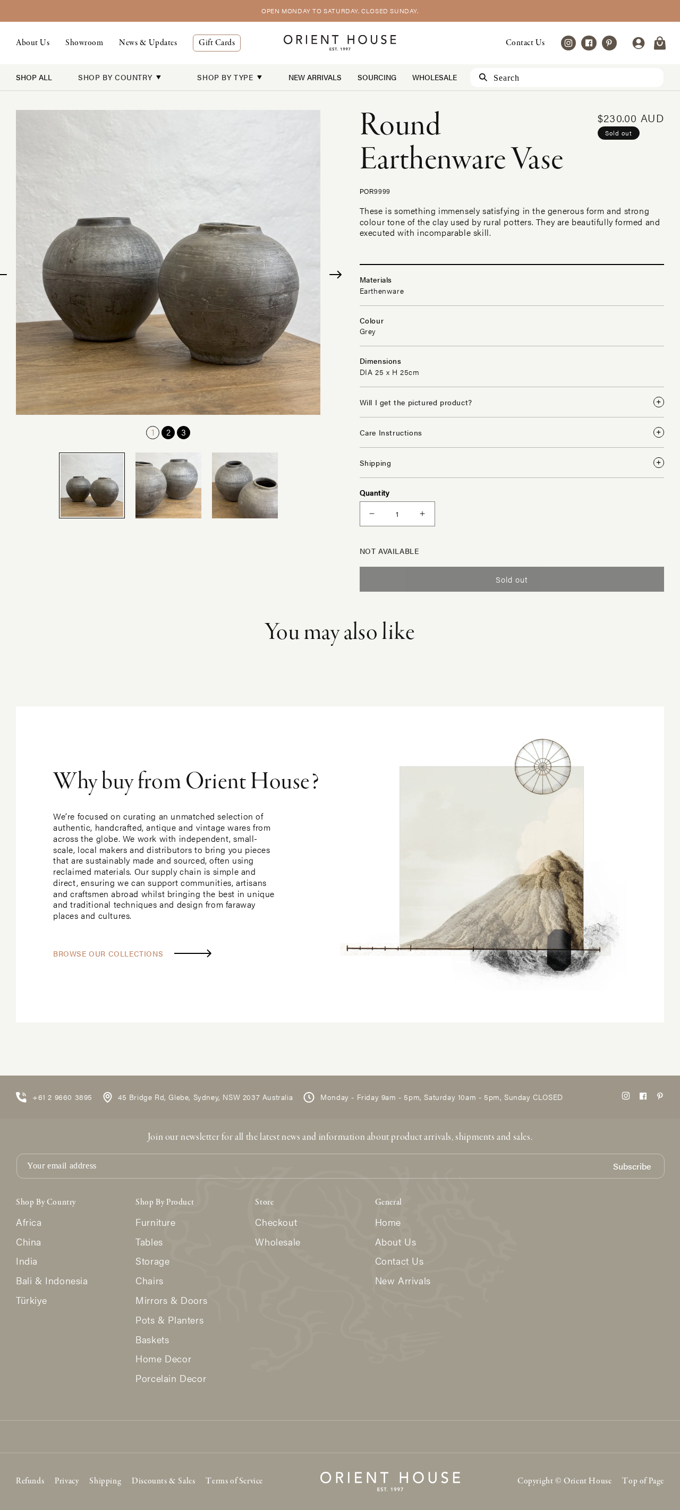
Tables (149, 1242)
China (28, 1242)
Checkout (276, 1222)
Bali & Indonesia (52, 1280)
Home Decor (163, 1358)
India (27, 1261)
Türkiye (31, 1300)
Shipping (105, 1481)
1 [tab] (153, 432)
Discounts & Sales (163, 1481)
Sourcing (377, 77)
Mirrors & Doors (171, 1300)
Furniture (155, 1222)
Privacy (67, 1481)
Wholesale (434, 77)
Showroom (84, 43)
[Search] (478, 77)
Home (388, 1222)
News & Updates (148, 43)
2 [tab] (168, 432)
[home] (340, 43)
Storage (152, 1261)
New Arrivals (315, 77)
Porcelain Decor (170, 1378)
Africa (29, 1222)
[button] (659, 43)
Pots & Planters (169, 1320)
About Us (32, 43)
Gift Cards (217, 43)
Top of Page (643, 1481)
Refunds (30, 1481)
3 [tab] (183, 432)
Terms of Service (234, 1481)
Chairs (149, 1280)
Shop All (34, 77)
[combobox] (567, 77)
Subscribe (632, 1166)
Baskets (152, 1339)
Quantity (375, 492)
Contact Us (525, 43)
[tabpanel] (168, 262)
